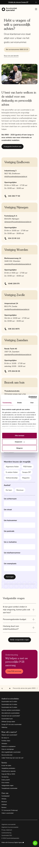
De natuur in (5, 738)
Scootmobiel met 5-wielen (9, 701)
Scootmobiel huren (7, 719)
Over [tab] (32, 402)
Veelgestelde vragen (7, 785)
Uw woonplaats (10, 563)
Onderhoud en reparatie (9, 771)
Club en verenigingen (8, 749)
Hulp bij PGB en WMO (8, 774)
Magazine (26, 478)
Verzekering (5, 777)
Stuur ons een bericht (11, 56)
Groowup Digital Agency (15, 842)
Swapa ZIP (26, 472)
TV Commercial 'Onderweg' (10, 810)
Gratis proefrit (6, 780)
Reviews (4, 807)
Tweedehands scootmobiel (9, 788)
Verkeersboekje (12, 478)
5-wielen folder (12, 472)
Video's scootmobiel (7, 813)
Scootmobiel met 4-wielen (9, 704)
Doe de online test (7, 755)
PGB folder (27, 466)
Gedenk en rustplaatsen (9, 746)
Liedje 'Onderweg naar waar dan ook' (12, 758)
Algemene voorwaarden (9, 824)
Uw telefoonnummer (12, 553)
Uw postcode (9, 531)
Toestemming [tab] (6, 402)
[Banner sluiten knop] (36, 2)
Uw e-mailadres (10, 542)
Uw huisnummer (10, 520)
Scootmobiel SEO (7, 835)
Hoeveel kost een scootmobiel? (11, 716)
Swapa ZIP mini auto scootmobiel (11, 724)
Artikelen (4, 804)
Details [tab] (19, 402)
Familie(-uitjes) (6, 741)
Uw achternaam (10, 499)
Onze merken (5, 782)
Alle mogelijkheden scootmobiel (11, 752)
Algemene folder (12, 466)
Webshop (4, 727)
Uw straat (8, 509)
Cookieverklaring (6, 833)
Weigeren (19, 448)
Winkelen (4, 743)
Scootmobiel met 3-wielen (9, 707)
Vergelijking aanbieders (8, 768)
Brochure (4, 802)
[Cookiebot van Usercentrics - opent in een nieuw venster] (28, 397)
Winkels (4, 799)
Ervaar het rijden (6, 765)
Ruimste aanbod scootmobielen (11, 710)
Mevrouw (19, 490)
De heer (9, 490)
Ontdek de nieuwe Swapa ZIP (18, 2)
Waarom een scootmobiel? (9, 735)
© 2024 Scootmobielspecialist (10, 838)
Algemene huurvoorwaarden (10, 827)
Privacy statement (7, 830)
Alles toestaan (19, 435)
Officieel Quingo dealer (8, 721)
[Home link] (10, 9)
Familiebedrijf (5, 796)
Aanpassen (18, 442)
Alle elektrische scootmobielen (11, 713)
